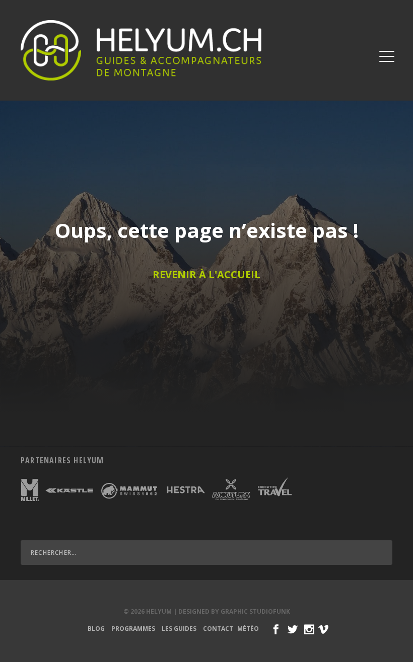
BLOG (96, 628)
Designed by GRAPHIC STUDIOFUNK (234, 611)
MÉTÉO (248, 628)
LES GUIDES (179, 628)
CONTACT (218, 628)
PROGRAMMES (133, 628)
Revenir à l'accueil (206, 274)
